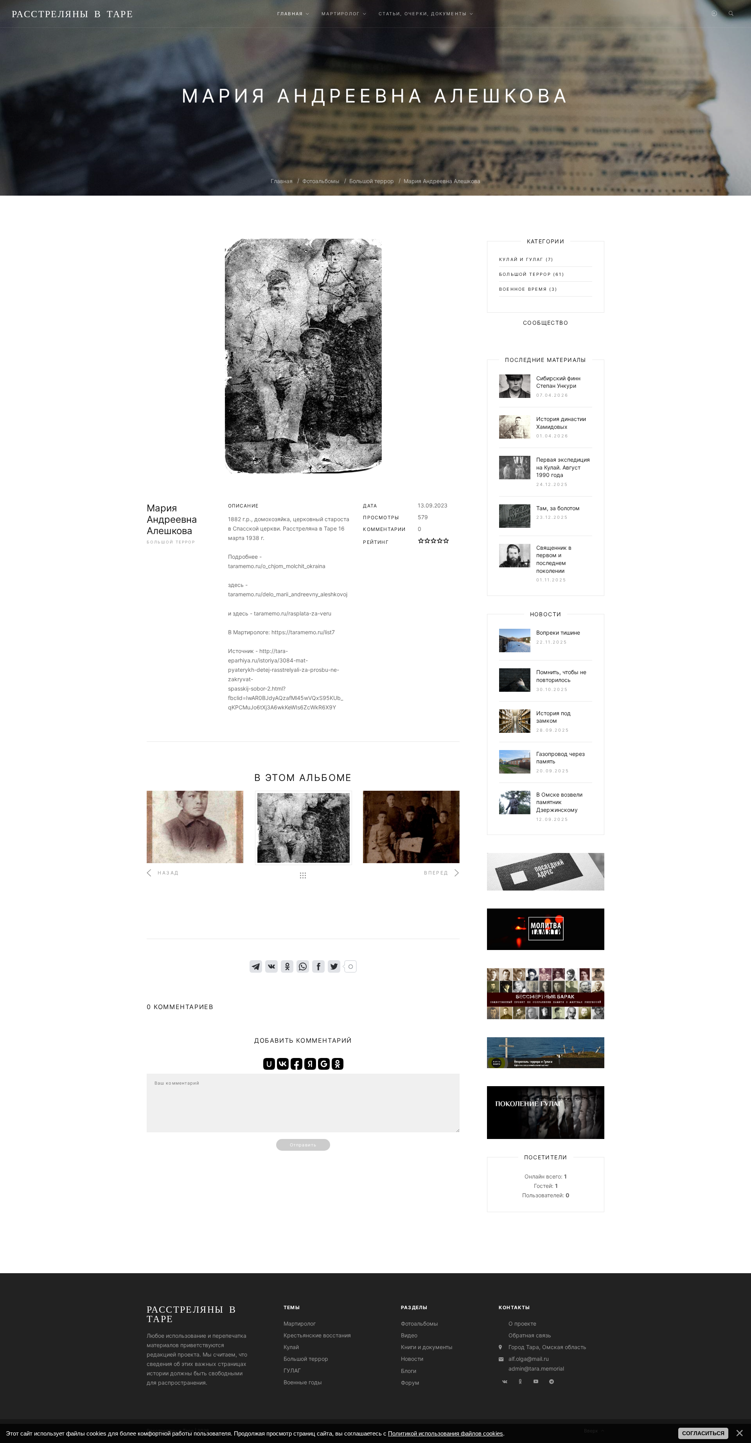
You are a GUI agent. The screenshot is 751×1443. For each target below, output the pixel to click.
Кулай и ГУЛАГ (521, 259)
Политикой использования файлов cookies (445, 1433)
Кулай (291, 1347)
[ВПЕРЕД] (411, 827)
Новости (412, 1358)
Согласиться (703, 1433)
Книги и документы (427, 1347)
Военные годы (303, 1382)
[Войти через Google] (324, 1064)
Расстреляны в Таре (72, 13)
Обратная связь (529, 1335)
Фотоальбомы (321, 181)
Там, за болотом (558, 508)
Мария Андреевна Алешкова (442, 181)
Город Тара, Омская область (547, 1347)
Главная (282, 181)
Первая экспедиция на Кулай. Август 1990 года (563, 467)
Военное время (523, 289)
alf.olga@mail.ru (528, 1358)
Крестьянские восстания (317, 1335)
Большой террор (371, 181)
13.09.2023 (432, 505)
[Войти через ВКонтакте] (283, 1064)
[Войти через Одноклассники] (337, 1064)
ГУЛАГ (292, 1370)
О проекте (522, 1323)
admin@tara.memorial (536, 1368)
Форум (410, 1382)
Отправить (303, 1145)
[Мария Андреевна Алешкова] (303, 356)
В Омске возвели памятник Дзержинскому (559, 802)
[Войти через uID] (269, 1064)
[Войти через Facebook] (296, 1064)
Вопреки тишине (558, 632)
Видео (409, 1335)
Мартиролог (300, 1323)
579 (423, 517)
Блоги (408, 1370)
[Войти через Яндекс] (310, 1064)
